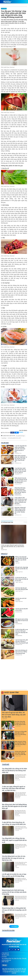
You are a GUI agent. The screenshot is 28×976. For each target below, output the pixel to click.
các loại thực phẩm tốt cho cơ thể (14, 438)
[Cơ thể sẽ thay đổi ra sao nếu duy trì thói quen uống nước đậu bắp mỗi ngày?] (7, 633)
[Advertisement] (14, 674)
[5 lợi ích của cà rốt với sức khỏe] (7, 602)
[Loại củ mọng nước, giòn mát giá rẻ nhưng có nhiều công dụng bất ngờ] (7, 644)
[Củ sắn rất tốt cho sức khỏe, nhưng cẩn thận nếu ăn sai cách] (7, 582)
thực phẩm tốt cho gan (20, 435)
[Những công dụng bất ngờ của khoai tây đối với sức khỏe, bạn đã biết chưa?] (7, 561)
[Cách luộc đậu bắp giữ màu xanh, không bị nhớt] (7, 592)
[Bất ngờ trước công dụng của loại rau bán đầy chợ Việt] (7, 571)
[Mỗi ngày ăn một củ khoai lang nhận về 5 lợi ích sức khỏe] (7, 623)
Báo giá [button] (4, 965)
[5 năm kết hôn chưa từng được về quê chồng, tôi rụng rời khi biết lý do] (8, 831)
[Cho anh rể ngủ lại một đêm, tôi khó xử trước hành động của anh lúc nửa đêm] (14, 703)
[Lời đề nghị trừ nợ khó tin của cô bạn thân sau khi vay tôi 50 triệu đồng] (8, 882)
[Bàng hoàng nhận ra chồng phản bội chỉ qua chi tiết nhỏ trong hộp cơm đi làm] (8, 918)
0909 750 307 (5, 961)
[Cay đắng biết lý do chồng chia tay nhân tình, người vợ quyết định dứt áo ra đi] (8, 849)
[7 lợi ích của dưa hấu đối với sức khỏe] (7, 613)
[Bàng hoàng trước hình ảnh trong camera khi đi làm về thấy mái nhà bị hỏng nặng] (8, 900)
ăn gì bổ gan (4, 438)
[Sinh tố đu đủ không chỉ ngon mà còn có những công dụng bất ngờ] (7, 654)
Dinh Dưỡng (4, 8)
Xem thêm (14, 926)
